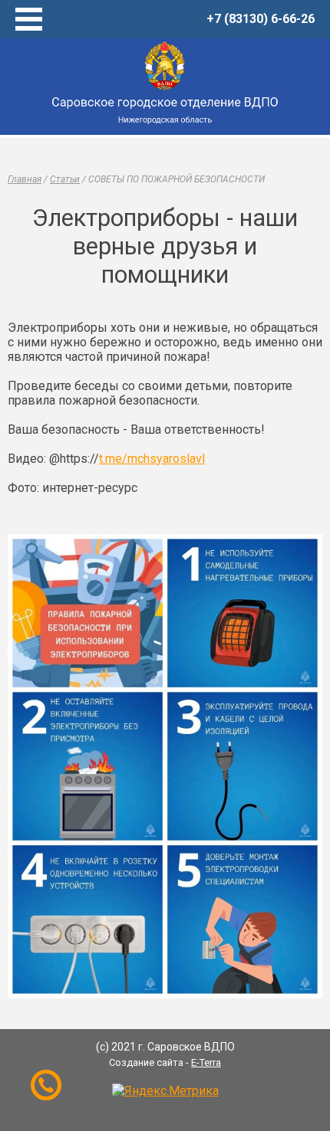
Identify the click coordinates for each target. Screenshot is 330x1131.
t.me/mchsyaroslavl (152, 458)
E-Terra (206, 1062)
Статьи (65, 179)
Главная (24, 179)
